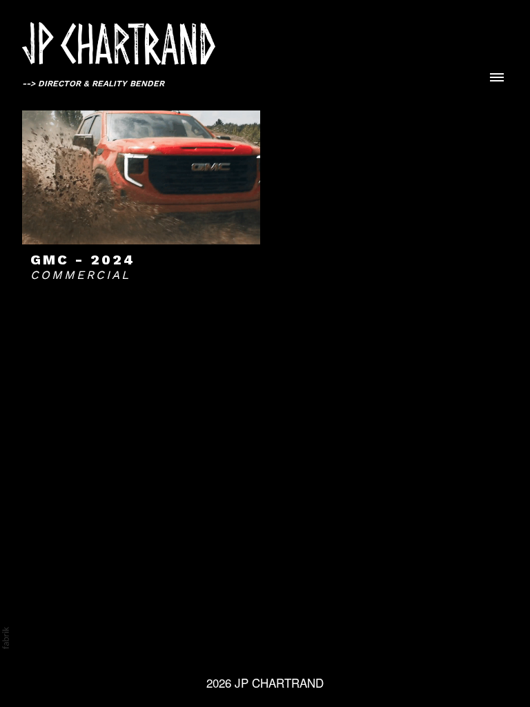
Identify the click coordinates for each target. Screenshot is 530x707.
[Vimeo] (265, 619)
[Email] (291, 619)
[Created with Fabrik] (5, 638)
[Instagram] (239, 619)
